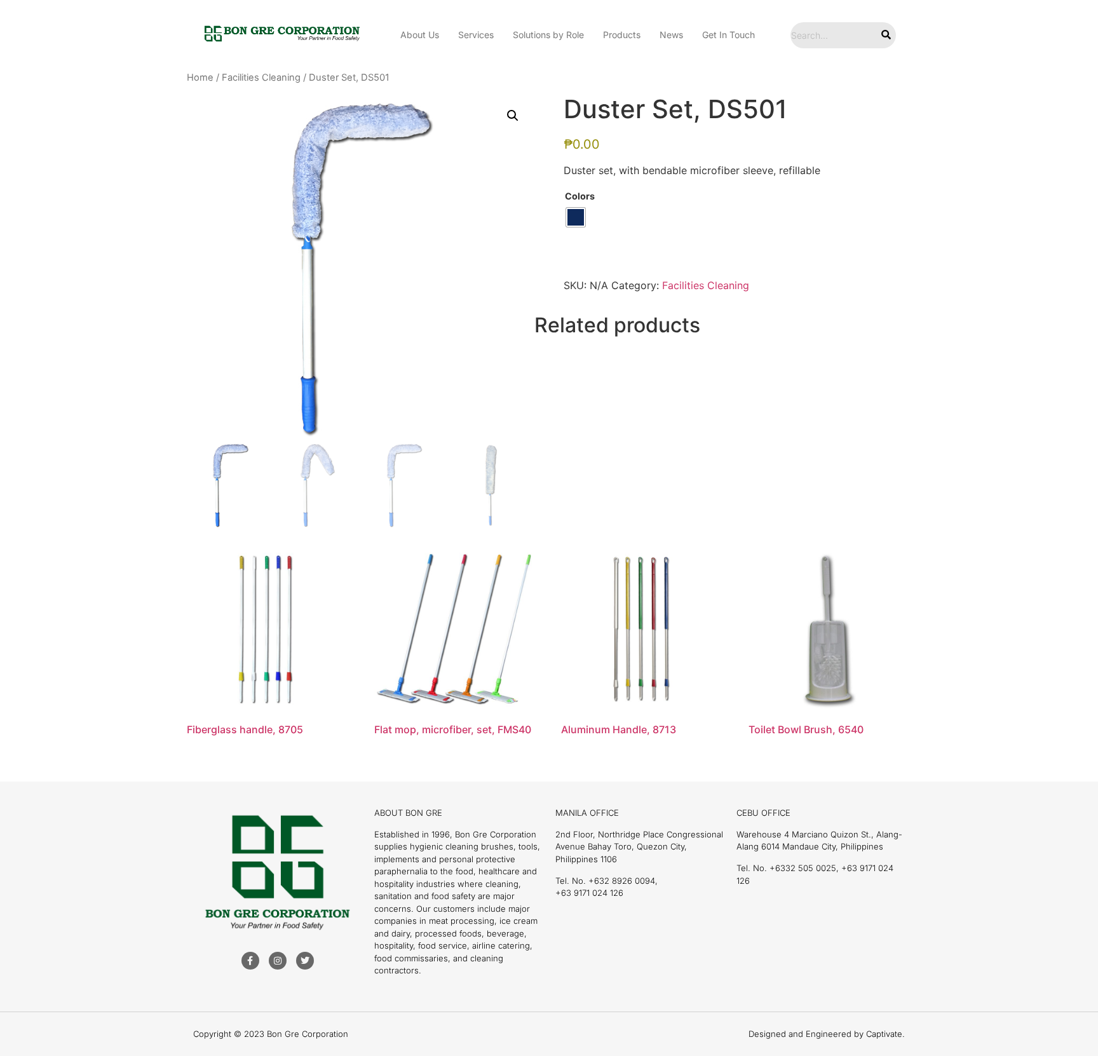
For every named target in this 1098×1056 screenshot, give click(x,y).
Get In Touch (728, 34)
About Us (419, 34)
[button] (512, 115)
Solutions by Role (548, 34)
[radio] (575, 217)
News (671, 34)
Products (621, 34)
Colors (580, 196)
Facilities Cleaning (261, 77)
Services (476, 34)
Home (200, 77)
